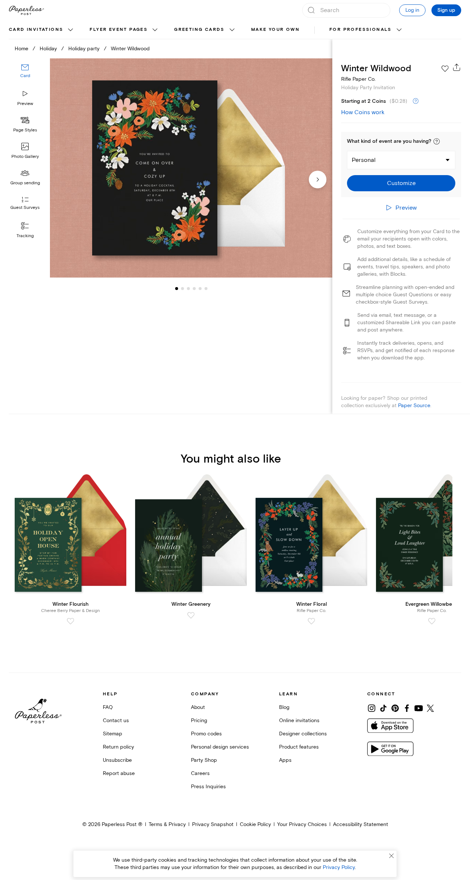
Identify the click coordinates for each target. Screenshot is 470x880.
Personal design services (220, 747)
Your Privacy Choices (302, 824)
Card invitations (36, 29)
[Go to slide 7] (206, 288)
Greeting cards (199, 29)
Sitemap (112, 734)
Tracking (25, 236)
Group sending (25, 183)
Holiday (48, 49)
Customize (401, 183)
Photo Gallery (25, 156)
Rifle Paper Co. (358, 79)
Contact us (116, 720)
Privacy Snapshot (213, 824)
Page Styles (25, 130)
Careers (200, 773)
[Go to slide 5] (194, 288)
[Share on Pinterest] (395, 708)
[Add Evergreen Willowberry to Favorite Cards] (431, 621)
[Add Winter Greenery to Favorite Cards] (191, 615)
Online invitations (299, 720)
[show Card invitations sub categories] (70, 30)
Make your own (275, 29)
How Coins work (362, 112)
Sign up (446, 10)
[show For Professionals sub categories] (399, 30)
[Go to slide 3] (182, 288)
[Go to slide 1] (176, 288)
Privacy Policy (339, 867)
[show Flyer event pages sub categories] (155, 30)
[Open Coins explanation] (415, 101)
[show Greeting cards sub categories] (232, 30)
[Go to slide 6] (200, 288)
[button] (436, 141)
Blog (284, 707)
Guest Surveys (25, 208)
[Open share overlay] (456, 67)
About (198, 707)
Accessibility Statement (360, 824)
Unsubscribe (117, 760)
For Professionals (360, 29)
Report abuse (119, 773)
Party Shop (204, 760)
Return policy (118, 747)
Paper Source (414, 405)
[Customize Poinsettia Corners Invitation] (191, 168)
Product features (299, 747)
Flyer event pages (119, 29)
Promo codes (206, 734)
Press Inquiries (208, 786)
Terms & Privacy (167, 824)
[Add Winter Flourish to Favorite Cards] (70, 621)
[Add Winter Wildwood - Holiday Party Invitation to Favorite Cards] (445, 68)
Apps (285, 760)
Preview (25, 103)
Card (25, 76)
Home (21, 49)
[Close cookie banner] (391, 855)
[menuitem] (42, 30)
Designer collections (303, 734)
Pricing (199, 720)
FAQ (108, 707)
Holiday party (84, 49)
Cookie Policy (255, 824)
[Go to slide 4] (188, 288)
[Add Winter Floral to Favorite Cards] (311, 621)
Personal (364, 160)
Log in (412, 10)
